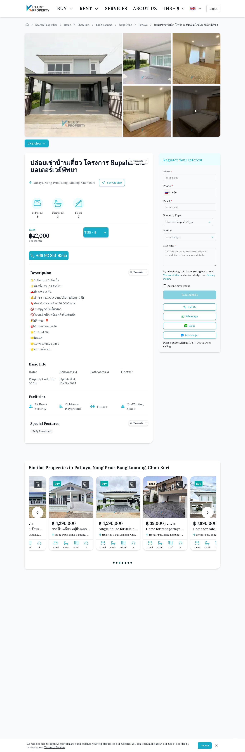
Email (167, 201)
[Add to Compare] (66, 484)
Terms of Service (54, 747)
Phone (168, 186)
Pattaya (143, 24)
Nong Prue (125, 24)
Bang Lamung (104, 24)
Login (213, 8)
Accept (205, 745)
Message (169, 245)
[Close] (216, 745)
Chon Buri (83, 24)
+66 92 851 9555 (51, 255)
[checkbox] (164, 285)
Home (67, 24)
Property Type (172, 215)
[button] (166, 192)
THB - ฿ (171, 8)
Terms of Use (171, 275)
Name (167, 171)
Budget (167, 230)
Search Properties (46, 24)
